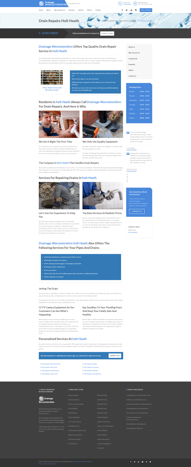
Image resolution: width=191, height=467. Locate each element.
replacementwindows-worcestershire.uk (133, 418)
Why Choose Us (59, 10)
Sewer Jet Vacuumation (106, 426)
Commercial (133, 59)
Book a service (146, 10)
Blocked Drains (102, 400)
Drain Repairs (73, 413)
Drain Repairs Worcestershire (50, 364)
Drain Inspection (74, 400)
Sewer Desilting (103, 417)
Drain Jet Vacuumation (76, 404)
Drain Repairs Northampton (50, 370)
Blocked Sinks (102, 408)
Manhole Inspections (75, 435)
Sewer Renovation (104, 439)
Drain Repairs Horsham (91, 367)
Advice (89, 10)
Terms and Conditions (80, 461)
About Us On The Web (50, 464)
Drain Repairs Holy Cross (49, 374)
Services (72, 10)
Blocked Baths (102, 395)
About (48, 10)
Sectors (81, 10)
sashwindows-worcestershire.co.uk (138, 395)
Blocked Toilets (103, 413)
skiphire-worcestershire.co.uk (136, 400)
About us (132, 47)
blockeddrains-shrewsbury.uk (136, 424)
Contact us (132, 76)
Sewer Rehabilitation (104, 444)
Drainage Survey (74, 426)
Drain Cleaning (73, 395)
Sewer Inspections (104, 422)
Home (41, 10)
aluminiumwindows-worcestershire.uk (139, 404)
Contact (98, 10)
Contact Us (114, 355)
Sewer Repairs (102, 435)
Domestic (132, 64)
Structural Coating (75, 439)
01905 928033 (127, 4)
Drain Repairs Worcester (49, 367)
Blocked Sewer (102, 404)
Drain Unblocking (74, 417)
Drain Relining (73, 408)
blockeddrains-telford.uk (135, 428)
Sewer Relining (102, 430)
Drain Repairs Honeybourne (92, 374)
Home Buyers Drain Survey (77, 430)
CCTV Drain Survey (75, 422)
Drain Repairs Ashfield (91, 370)
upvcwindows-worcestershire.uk (137, 413)
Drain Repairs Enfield (90, 364)
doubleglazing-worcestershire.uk (137, 408)
